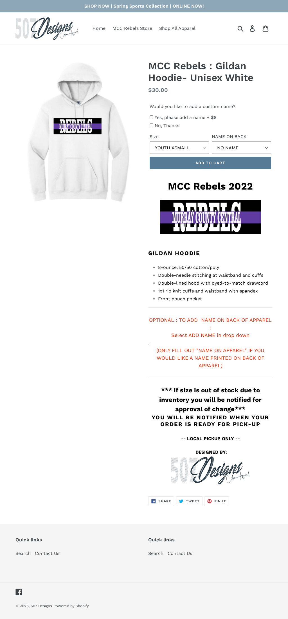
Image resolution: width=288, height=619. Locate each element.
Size (154, 136)
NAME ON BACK (229, 136)
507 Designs (41, 606)
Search (23, 553)
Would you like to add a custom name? (192, 106)
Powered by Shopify (71, 606)
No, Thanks (167, 125)
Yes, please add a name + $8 (186, 117)
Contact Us (47, 553)
